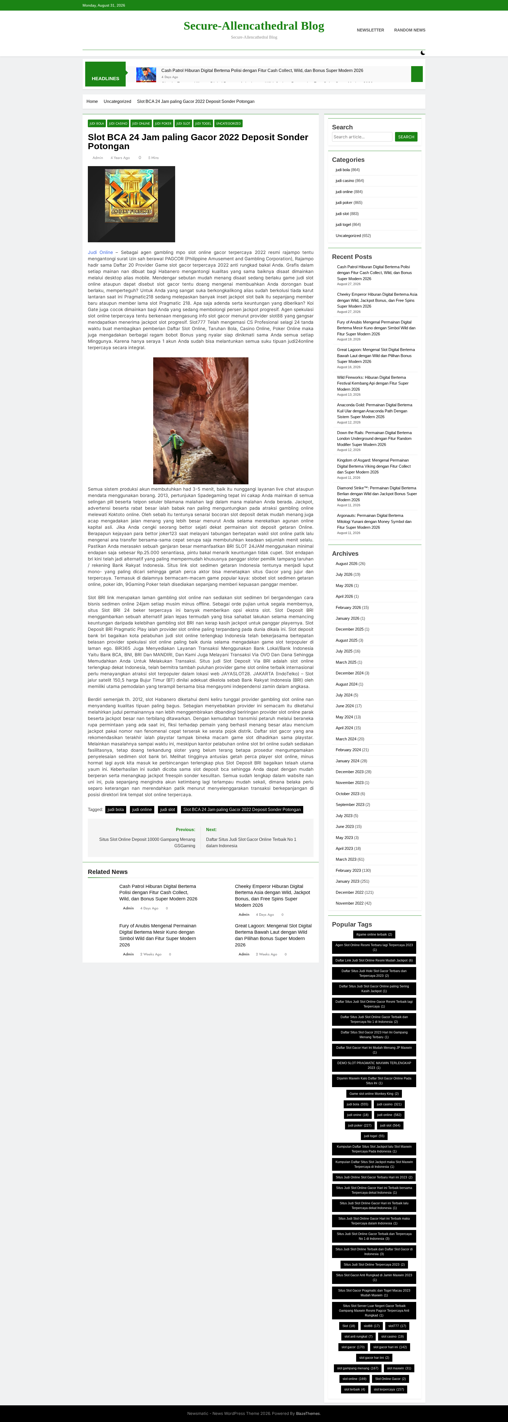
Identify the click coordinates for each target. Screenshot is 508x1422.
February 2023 (348, 870)
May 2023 (344, 837)
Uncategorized (228, 123)
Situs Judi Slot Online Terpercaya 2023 (374, 1264)
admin (98, 157)
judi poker (163, 123)
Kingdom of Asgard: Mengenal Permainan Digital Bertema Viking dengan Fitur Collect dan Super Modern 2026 (374, 466)
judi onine (358, 1115)
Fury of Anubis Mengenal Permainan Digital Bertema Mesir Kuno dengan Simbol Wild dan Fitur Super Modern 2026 (376, 328)
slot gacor (353, 1347)
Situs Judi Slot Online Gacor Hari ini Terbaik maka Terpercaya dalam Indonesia (374, 1221)
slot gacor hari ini (390, 1347)
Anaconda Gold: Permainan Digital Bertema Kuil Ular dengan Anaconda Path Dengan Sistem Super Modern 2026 (374, 411)
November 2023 (350, 782)
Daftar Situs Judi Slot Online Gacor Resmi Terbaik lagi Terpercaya (374, 1004)
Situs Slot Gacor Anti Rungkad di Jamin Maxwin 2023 (374, 1277)
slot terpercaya (389, 1389)
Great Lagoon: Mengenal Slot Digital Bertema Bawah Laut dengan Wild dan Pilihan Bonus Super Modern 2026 (376, 355)
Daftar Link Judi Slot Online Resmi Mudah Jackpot (374, 960)
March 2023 (346, 859)
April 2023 (344, 848)
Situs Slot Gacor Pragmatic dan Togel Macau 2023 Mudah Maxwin (374, 1293)
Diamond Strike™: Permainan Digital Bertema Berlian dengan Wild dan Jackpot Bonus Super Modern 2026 (377, 494)
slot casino (392, 1336)
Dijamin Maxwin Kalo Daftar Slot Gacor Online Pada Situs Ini (374, 1081)
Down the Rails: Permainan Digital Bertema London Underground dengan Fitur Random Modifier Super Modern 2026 (374, 438)
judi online (141, 123)
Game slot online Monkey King (374, 1094)
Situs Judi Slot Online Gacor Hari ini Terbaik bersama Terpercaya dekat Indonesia (374, 1190)
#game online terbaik (374, 934)
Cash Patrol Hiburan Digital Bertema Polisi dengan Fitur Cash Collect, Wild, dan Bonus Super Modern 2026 (262, 70)
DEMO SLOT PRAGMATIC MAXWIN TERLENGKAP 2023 (374, 1065)
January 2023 (347, 881)
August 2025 (346, 640)
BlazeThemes (308, 1413)
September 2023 (350, 804)
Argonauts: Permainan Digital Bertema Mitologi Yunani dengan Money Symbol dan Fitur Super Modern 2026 (374, 521)
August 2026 (346, 563)
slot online (354, 1379)
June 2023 (345, 826)
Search (406, 136)
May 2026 (344, 585)
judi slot (183, 123)
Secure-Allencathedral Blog (254, 25)
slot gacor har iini (374, 1358)
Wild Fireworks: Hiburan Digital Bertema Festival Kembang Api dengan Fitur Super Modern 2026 (373, 383)
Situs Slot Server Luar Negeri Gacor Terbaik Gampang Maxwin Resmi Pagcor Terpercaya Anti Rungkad (374, 1310)
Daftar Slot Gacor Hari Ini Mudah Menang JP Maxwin (374, 1050)
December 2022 (350, 892)
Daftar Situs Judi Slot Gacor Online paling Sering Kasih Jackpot (374, 989)
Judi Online (100, 252)
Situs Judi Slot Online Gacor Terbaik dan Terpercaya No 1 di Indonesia (374, 1236)
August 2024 (346, 684)
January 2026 (347, 618)
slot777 (397, 1326)
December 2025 (350, 629)
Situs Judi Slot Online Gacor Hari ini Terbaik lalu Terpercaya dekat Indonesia (374, 1205)
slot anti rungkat (358, 1336)
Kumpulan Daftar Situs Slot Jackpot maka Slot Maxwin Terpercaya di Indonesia (374, 1164)
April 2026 (344, 596)
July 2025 (344, 651)
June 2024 (345, 706)
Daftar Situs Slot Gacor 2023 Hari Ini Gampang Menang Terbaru (374, 1035)
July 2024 (344, 695)
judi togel (203, 123)
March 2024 (346, 739)
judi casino (118, 123)
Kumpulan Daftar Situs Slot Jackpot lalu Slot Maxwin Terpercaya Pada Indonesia (374, 1149)
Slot (348, 1326)
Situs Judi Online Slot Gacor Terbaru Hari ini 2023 (374, 1177)
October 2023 (347, 793)
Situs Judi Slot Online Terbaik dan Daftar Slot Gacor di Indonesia (374, 1251)
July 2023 (344, 815)
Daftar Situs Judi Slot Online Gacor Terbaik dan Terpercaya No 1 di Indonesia (374, 1019)
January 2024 (347, 761)
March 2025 (346, 662)
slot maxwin (399, 1368)
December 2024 (350, 673)
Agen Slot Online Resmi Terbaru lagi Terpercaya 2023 (374, 947)
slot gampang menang (357, 1368)
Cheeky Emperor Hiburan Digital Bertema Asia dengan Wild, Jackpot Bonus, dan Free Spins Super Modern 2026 (377, 300)
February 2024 (348, 750)
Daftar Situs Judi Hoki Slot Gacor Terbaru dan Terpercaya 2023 (374, 973)
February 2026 (348, 607)
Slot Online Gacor (390, 1379)
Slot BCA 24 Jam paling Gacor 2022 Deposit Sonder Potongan (242, 809)
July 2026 (344, 574)
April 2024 (344, 728)
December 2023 (350, 771)
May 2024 (344, 717)
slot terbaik (354, 1389)
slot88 (372, 1326)
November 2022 (350, 903)
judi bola (97, 123)
